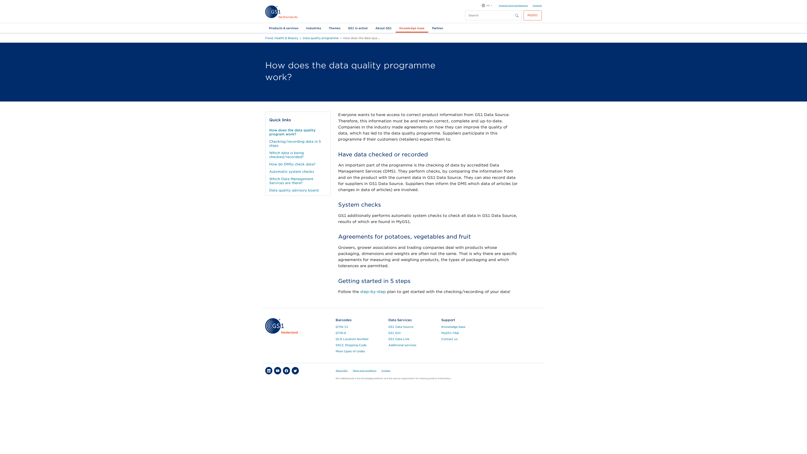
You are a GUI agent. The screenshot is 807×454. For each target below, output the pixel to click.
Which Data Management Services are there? (291, 181)
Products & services (283, 28)
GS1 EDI (394, 333)
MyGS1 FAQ (450, 333)
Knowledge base (412, 28)
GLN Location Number (352, 339)
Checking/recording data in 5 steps (295, 144)
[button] (487, 5)
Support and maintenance (513, 5)
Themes (334, 28)
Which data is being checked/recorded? (286, 155)
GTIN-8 (341, 333)
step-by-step (373, 291)
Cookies (385, 370)
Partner (437, 28)
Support (537, 5)
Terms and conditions (364, 370)
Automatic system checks (291, 172)
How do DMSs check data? (292, 164)
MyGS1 (532, 15)
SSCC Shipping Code (351, 345)
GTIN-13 (342, 327)
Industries (313, 28)
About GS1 (383, 28)
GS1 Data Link (398, 339)
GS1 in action (358, 28)
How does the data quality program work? (292, 132)
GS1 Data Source (400, 327)
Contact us (449, 339)
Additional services (402, 345)
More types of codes (350, 351)
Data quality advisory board (294, 190)
